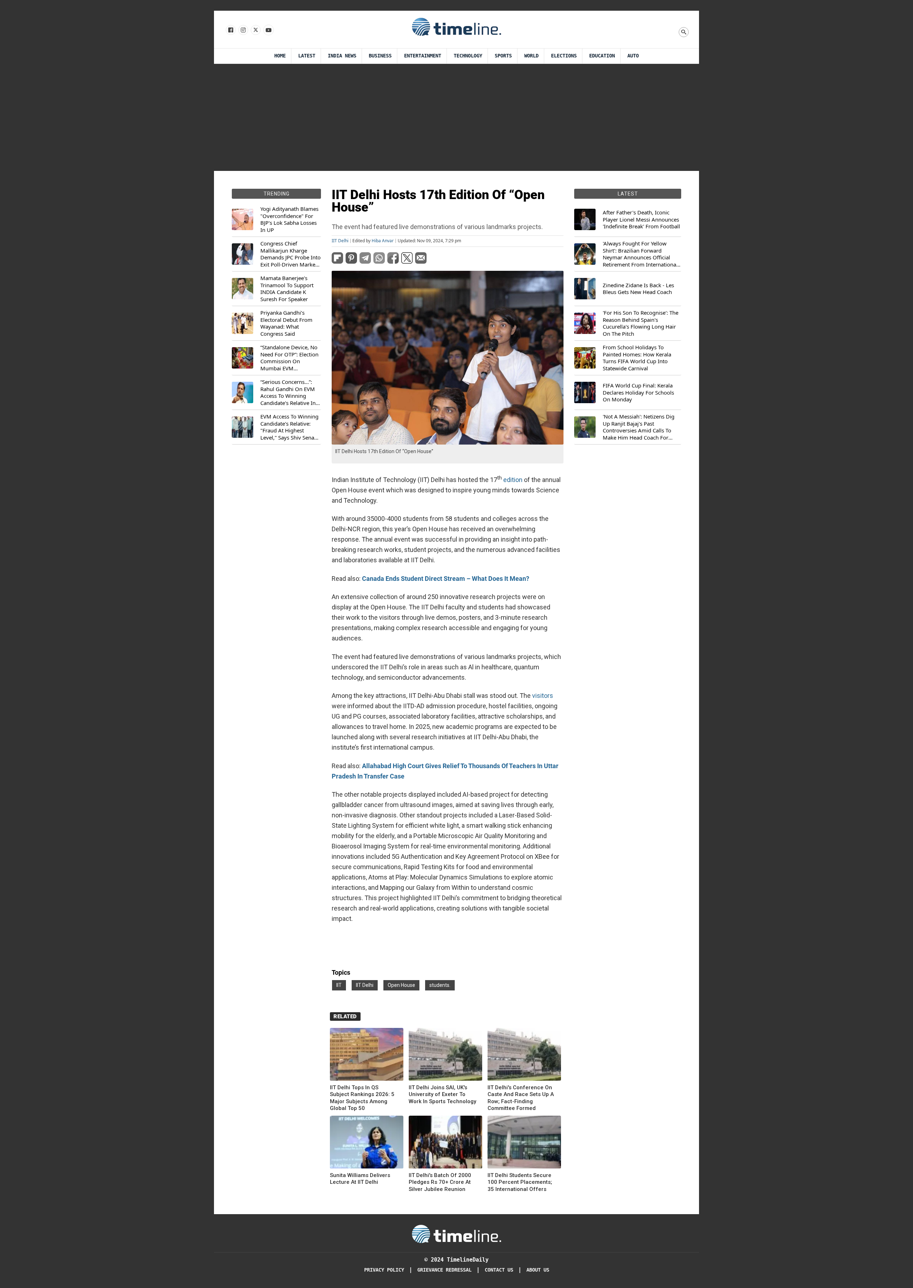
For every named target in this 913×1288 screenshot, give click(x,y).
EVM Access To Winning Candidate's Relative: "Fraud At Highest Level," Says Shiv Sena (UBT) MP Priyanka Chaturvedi (289, 427)
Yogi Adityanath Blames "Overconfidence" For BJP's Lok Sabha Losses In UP (289, 219)
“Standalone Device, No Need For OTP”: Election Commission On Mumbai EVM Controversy (289, 358)
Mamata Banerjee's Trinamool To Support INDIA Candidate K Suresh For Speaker (286, 289)
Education (602, 56)
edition (512, 479)
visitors (542, 695)
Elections (564, 56)
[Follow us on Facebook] (230, 30)
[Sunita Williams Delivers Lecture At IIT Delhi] (366, 1143)
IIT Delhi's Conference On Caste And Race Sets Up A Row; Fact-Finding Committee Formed (521, 1098)
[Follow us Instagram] (242, 30)
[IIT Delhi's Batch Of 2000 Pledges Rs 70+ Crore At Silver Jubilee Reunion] (445, 1143)
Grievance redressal (444, 1270)
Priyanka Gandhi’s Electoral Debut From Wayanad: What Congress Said (286, 323)
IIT (339, 985)
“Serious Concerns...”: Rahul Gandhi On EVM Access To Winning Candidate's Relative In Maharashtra (288, 392)
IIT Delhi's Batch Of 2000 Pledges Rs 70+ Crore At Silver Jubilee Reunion (440, 1182)
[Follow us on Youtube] (268, 30)
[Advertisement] (456, 117)
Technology (468, 56)
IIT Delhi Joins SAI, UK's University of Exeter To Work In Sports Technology (442, 1094)
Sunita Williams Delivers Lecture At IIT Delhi (360, 1179)
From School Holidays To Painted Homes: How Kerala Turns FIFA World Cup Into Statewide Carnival (637, 358)
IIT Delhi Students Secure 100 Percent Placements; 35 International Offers (520, 1182)
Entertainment (422, 56)
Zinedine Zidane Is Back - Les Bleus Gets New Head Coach (638, 289)
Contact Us (499, 1270)
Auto (633, 56)
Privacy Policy (384, 1270)
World (531, 56)
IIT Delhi (340, 241)
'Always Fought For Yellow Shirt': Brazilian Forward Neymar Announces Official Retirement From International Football (640, 254)
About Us (537, 1270)
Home (280, 56)
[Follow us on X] (255, 30)
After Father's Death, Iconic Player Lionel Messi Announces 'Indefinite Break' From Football (641, 219)
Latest (306, 56)
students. (439, 985)
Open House (401, 985)
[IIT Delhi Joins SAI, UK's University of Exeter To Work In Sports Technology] (445, 1055)
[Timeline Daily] (456, 26)
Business (380, 56)
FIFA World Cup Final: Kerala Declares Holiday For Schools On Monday (638, 392)
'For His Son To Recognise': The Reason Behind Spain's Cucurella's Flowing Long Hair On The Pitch (640, 323)
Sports (503, 56)
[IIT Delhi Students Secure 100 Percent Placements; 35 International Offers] (524, 1143)
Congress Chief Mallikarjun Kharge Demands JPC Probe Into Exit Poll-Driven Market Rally (290, 254)
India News (342, 56)
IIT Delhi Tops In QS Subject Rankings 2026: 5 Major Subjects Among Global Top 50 (362, 1098)
